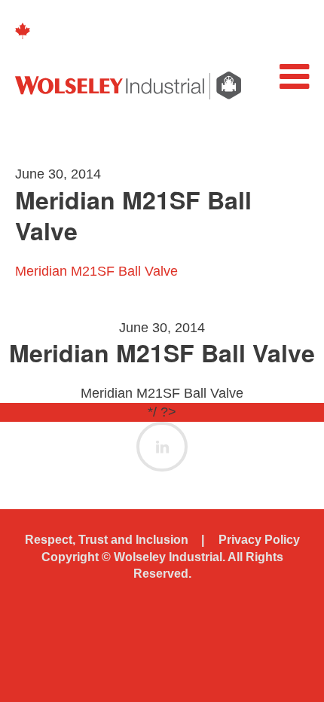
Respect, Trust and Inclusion (106, 539)
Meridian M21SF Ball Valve (96, 271)
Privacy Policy (259, 539)
